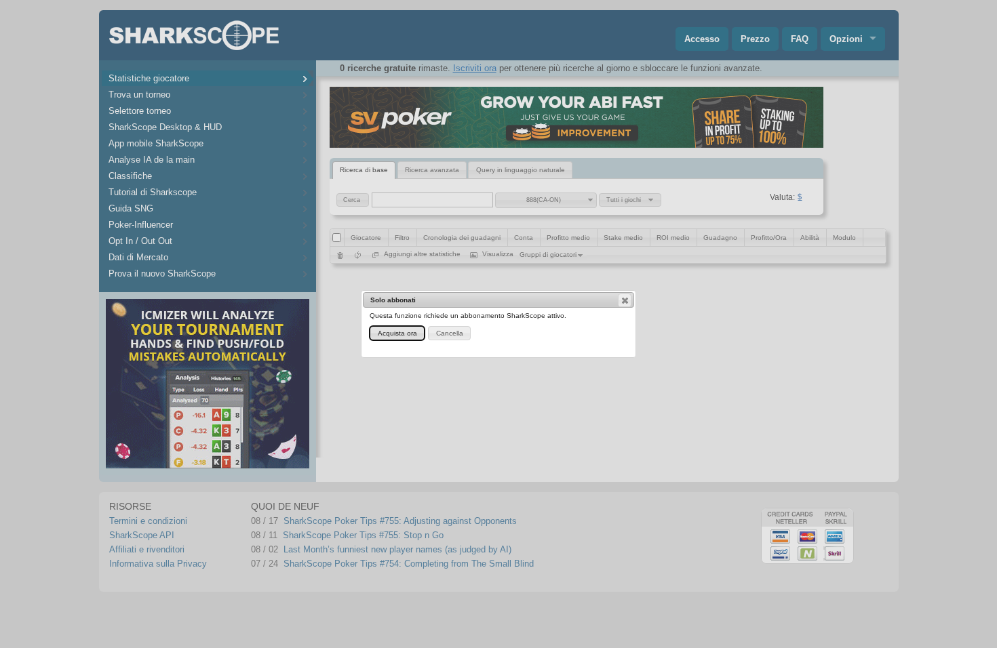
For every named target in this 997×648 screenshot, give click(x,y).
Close (624, 300)
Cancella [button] (449, 333)
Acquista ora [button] (397, 333)
